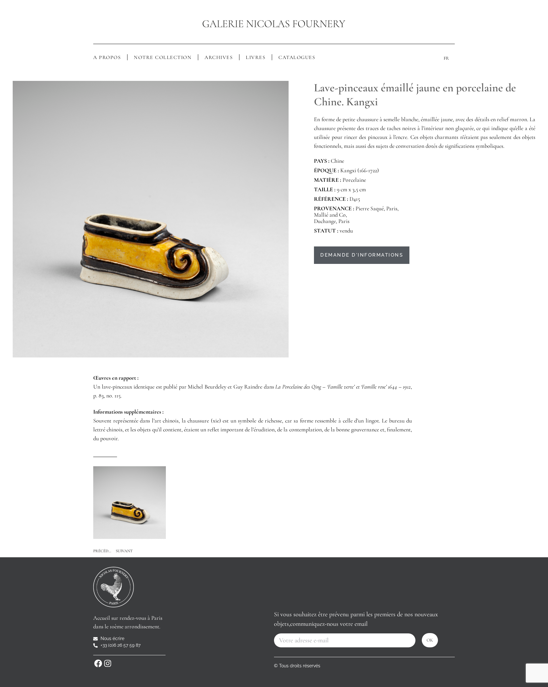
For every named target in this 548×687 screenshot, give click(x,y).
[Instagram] (107, 663)
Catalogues (296, 57)
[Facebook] (98, 663)
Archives (219, 57)
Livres (255, 57)
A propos (107, 57)
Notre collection (163, 57)
